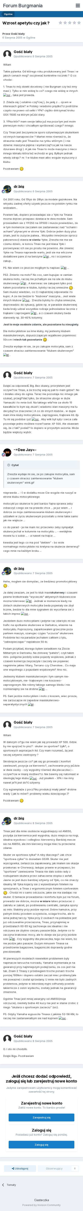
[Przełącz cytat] (9, 465)
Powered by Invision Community (41, 1205)
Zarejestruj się (42, 1117)
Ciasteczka (41, 1200)
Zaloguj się (41, 1144)
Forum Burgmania (23, 5)
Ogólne (30, 37)
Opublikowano (33, 56)
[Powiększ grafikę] (6, 95)
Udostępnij (21, 1168)
